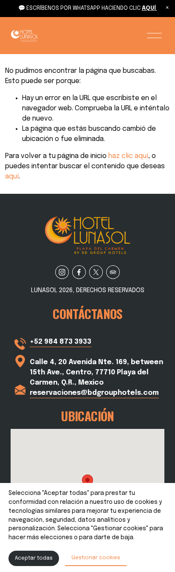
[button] (167, 7)
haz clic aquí (128, 156)
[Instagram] (62, 272)
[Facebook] (79, 272)
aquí (12, 176)
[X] (96, 272)
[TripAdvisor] (113, 272)
